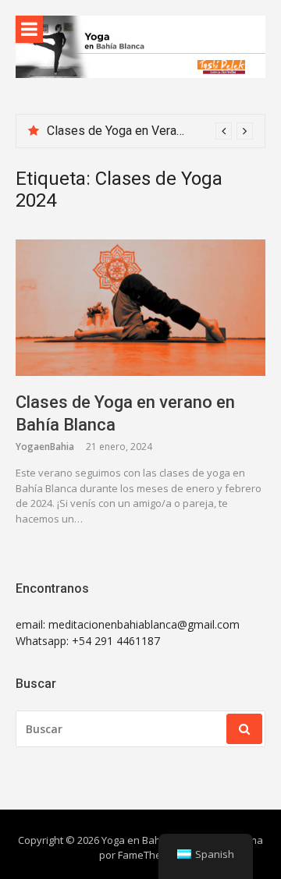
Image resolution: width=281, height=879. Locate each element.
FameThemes (150, 855)
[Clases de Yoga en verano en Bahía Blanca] (140, 307)
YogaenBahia (45, 446)
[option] (150, 131)
